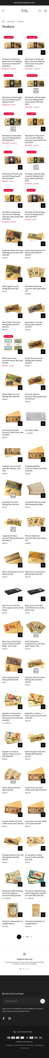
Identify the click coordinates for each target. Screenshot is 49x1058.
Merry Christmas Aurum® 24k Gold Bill (13, 573)
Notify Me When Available (36, 91)
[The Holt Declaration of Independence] (36, 910)
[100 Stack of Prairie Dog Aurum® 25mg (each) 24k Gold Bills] (13, 160)
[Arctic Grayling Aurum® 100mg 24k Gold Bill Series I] (36, 236)
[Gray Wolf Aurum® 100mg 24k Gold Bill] (13, 488)
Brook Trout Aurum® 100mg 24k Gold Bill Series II (33, 360)
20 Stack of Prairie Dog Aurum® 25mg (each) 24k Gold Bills (34, 214)
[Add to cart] (20, 52)
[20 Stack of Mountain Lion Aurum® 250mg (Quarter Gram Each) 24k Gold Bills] (13, 198)
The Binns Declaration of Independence (12, 922)
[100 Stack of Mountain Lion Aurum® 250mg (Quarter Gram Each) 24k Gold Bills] (36, 122)
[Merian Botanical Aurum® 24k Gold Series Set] (36, 522)
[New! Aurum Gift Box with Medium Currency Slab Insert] (36, 592)
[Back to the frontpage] (3, 21)
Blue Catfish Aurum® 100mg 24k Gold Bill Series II (11, 324)
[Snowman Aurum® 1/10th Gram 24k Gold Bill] (36, 807)
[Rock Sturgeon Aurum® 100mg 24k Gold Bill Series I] (36, 738)
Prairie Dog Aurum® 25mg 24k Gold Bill (10, 678)
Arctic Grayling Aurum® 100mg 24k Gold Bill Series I (35, 252)
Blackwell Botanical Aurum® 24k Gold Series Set (35, 288)
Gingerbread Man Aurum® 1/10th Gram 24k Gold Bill (35, 468)
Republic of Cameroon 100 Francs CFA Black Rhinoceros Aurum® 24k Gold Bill (12, 716)
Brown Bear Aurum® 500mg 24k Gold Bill (11, 395)
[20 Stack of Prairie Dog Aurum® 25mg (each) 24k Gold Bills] (36, 198)
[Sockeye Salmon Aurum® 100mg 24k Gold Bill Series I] (13, 841)
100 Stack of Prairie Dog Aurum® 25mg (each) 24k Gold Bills (12, 176)
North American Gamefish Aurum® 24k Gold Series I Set (34, 643)
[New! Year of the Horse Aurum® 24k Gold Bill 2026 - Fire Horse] (13, 627)
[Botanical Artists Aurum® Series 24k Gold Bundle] (13, 344)
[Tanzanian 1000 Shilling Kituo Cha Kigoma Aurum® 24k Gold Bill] (13, 877)
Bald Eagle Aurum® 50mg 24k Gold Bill (10, 287)
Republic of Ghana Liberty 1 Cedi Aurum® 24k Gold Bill (11, 754)
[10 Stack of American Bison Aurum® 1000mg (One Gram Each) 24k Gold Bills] (13, 45)
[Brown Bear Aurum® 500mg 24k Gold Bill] (13, 380)
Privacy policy (9, 1045)
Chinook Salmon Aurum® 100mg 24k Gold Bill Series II (35, 396)
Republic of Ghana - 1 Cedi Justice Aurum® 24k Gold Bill (35, 715)
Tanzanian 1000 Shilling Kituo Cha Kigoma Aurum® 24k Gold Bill (12, 893)
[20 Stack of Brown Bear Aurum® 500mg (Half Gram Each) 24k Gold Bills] (36, 160)
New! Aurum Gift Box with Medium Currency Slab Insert (34, 607)
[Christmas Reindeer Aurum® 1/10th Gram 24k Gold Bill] (13, 416)
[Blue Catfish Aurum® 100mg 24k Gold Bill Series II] (13, 308)
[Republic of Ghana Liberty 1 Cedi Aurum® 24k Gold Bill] (13, 738)
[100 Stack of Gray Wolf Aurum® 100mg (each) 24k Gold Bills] (13, 122)
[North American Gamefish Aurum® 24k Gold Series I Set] (36, 627)
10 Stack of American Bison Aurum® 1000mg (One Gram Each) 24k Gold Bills (12, 62)
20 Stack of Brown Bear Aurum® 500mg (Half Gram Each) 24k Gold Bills (35, 177)
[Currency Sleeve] (36, 416)
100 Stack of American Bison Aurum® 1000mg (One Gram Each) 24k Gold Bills (35, 62)
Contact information (19, 1045)
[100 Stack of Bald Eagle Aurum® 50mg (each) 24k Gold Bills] (13, 83)
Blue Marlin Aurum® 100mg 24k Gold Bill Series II (34, 324)
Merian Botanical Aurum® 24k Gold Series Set (35, 538)
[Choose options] (43, 423)
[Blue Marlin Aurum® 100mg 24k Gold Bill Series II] (36, 308)
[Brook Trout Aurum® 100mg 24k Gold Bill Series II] (36, 344)
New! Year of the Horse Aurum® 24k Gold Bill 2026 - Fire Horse (11, 643)
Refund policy (30, 1045)
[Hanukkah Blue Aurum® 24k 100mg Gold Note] (36, 488)
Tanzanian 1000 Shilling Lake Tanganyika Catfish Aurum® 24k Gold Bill (35, 893)
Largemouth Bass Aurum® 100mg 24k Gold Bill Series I (12, 538)
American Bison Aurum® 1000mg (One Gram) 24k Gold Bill (12, 252)
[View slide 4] (28, 968)
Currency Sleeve (32, 430)
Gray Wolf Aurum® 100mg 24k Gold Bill (10, 503)
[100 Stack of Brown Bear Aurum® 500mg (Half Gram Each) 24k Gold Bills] (36, 83)
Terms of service (24, 1048)
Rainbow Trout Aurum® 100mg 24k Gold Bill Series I (35, 679)
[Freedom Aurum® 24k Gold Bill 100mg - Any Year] (13, 452)
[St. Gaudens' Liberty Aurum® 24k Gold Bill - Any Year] (36, 841)
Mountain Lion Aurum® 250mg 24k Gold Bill (35, 573)
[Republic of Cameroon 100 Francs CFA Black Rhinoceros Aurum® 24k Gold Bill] (13, 699)
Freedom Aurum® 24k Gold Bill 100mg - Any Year (11, 468)
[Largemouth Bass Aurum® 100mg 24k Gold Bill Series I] (13, 522)
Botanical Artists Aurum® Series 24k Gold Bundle (12, 360)
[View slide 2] (23, 968)
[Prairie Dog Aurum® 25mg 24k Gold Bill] (13, 663)
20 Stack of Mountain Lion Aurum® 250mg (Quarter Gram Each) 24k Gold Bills (12, 215)
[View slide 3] (25, 968)
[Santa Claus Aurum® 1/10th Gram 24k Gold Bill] (36, 774)
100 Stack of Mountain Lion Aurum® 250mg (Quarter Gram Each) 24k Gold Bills (35, 139)
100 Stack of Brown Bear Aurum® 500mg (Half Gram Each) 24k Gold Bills (35, 100)
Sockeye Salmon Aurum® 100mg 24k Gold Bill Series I (13, 857)
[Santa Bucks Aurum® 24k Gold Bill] (13, 774)
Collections (11, 21)
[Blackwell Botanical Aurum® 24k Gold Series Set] (36, 272)
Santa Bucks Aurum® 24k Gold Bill (11, 788)
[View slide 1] (20, 968)
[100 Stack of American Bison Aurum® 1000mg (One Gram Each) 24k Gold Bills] (36, 45)
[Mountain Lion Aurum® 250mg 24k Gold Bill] (36, 558)
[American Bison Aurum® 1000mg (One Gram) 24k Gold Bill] (13, 236)
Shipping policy (39, 1045)
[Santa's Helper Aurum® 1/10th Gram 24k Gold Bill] (13, 807)
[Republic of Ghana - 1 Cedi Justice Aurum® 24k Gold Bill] (36, 699)
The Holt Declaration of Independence (35, 922)
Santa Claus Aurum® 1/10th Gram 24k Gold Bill (35, 788)
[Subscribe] (42, 1001)
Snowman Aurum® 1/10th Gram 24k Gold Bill (36, 822)
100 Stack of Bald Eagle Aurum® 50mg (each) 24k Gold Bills (12, 99)
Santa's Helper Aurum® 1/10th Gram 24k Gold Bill (13, 822)
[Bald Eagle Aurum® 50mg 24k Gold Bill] (13, 272)
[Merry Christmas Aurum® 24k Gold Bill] (13, 558)
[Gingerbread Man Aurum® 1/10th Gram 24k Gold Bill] (36, 452)
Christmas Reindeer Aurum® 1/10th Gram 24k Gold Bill (12, 432)
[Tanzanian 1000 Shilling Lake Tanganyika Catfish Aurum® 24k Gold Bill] (36, 877)
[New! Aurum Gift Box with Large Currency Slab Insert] (13, 592)
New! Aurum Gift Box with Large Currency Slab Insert (12, 607)
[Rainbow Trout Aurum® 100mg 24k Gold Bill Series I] (36, 663)
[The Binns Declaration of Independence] (13, 910)
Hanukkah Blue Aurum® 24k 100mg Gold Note (35, 503)
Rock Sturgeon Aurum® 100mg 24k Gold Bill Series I (35, 754)
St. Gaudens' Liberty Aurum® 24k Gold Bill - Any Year (35, 857)
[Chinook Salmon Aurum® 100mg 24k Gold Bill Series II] (36, 380)
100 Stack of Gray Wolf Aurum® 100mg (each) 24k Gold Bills (11, 138)
